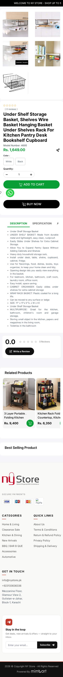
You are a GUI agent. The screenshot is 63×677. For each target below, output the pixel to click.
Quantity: (8, 168)
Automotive (9, 556)
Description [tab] (18, 223)
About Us (39, 524)
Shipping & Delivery (45, 546)
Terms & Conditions (45, 529)
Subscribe (45, 644)
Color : (6, 155)
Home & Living (10, 524)
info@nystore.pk (12, 580)
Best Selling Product (21, 448)
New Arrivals (9, 540)
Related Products (18, 373)
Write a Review (21, 351)
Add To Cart (33, 184)
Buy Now (33, 204)
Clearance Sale (11, 529)
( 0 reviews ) (11, 109)
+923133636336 (11, 585)
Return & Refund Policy (47, 535)
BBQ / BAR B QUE (12, 546)
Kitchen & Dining (12, 535)
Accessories (9, 551)
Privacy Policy (42, 540)
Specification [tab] (42, 223)
